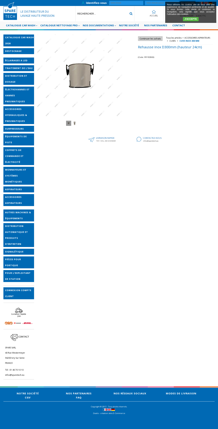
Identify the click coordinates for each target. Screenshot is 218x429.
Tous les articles (174, 37)
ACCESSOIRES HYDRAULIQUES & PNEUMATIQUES (16, 115)
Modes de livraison (181, 393)
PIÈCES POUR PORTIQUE (13, 262)
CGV (28, 397)
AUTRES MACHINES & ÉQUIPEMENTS (18, 215)
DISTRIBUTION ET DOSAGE (16, 78)
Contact (178, 25)
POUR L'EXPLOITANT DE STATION (18, 275)
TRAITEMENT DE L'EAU (19, 68)
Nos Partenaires (155, 25)
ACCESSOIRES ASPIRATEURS (13, 200)
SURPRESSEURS (14, 128)
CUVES (172, 40)
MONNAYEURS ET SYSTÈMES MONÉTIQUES (15, 175)
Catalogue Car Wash (20, 25)
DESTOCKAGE (13, 51)
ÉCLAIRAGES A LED (16, 60)
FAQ (79, 397)
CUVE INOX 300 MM (189, 40)
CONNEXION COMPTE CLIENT (18, 293)
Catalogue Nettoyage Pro (59, 25)
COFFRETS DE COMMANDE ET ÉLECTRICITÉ (14, 156)
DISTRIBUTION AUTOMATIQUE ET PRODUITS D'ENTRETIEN (16, 234)
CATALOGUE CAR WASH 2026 (19, 40)
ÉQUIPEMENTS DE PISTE (16, 139)
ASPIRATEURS (13, 189)
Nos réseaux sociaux (130, 393)
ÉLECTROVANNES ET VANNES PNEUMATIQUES (17, 95)
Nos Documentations (98, 25)
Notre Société (129, 25)
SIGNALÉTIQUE (14, 251)
